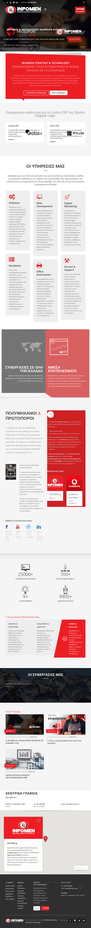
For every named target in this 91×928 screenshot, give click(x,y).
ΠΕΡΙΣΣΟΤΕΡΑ (74, 39)
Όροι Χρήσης (10, 899)
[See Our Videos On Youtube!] (79, 920)
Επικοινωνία (10, 891)
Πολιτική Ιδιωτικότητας (22, 902)
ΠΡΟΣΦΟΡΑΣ (80, 10)
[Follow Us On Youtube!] (17, 528)
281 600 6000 (32, 2)
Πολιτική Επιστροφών (22, 892)
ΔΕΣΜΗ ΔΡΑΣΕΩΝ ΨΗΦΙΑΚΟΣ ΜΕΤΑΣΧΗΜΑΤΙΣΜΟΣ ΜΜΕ (17, 776)
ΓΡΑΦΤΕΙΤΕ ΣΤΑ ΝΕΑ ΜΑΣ (36, 93)
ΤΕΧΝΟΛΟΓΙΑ (33, 737)
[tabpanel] (45, 25)
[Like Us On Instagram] (75, 920)
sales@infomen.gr (71, 888)
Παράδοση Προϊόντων (9, 895)
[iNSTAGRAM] (28, 528)
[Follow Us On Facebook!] (7, 528)
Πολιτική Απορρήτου (21, 897)
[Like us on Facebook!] (70, 920)
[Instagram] (14, 2)
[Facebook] (7, 2)
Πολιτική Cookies (20, 907)
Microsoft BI (9, 889)
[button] (45, 839)
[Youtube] (10, 2)
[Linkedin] (17, 2)
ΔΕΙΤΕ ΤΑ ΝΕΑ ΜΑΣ (58, 93)
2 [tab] (83, 48)
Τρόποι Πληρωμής (21, 887)
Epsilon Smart (10, 886)
